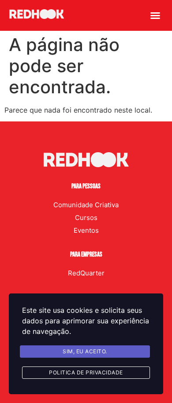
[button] (155, 15)
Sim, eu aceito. (85, 351)
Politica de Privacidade (86, 372)
